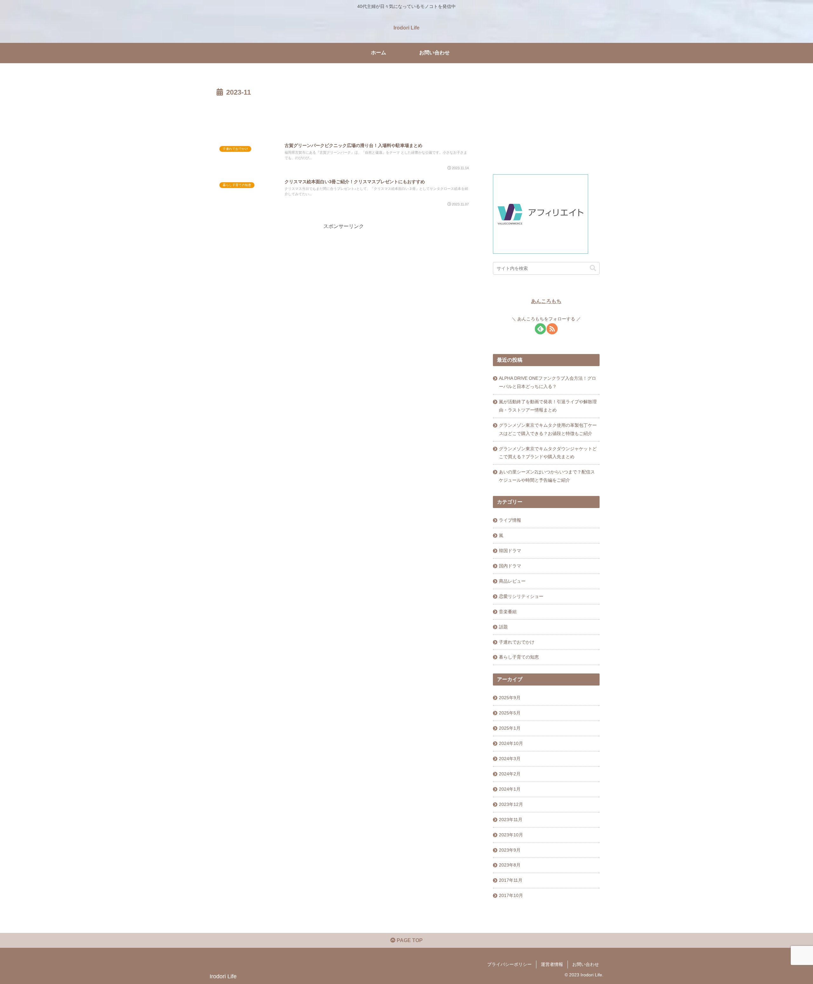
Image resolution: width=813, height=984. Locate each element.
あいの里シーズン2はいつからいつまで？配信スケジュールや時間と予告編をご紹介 (547, 476)
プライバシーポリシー (509, 964)
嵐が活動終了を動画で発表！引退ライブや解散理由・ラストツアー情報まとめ (548, 405)
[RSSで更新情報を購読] (552, 328)
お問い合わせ (585, 964)
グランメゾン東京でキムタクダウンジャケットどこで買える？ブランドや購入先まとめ (548, 452)
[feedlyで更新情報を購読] (540, 328)
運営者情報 (552, 964)
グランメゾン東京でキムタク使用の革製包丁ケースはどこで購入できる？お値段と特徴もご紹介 (548, 429)
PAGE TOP (409, 940)
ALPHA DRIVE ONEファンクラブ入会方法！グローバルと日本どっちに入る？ (547, 382)
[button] (593, 268)
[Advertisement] (344, 116)
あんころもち (546, 301)
